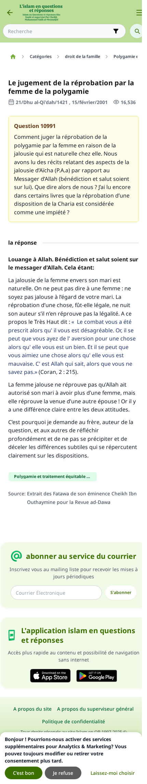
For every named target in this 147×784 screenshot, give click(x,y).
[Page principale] (12, 56)
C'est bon (23, 773)
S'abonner (120, 592)
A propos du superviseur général (95, 709)
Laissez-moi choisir (113, 773)
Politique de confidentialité (73, 721)
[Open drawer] (139, 12)
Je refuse (63, 773)
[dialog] (71, 758)
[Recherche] (137, 31)
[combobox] (59, 31)
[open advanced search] (116, 31)
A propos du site (32, 709)
